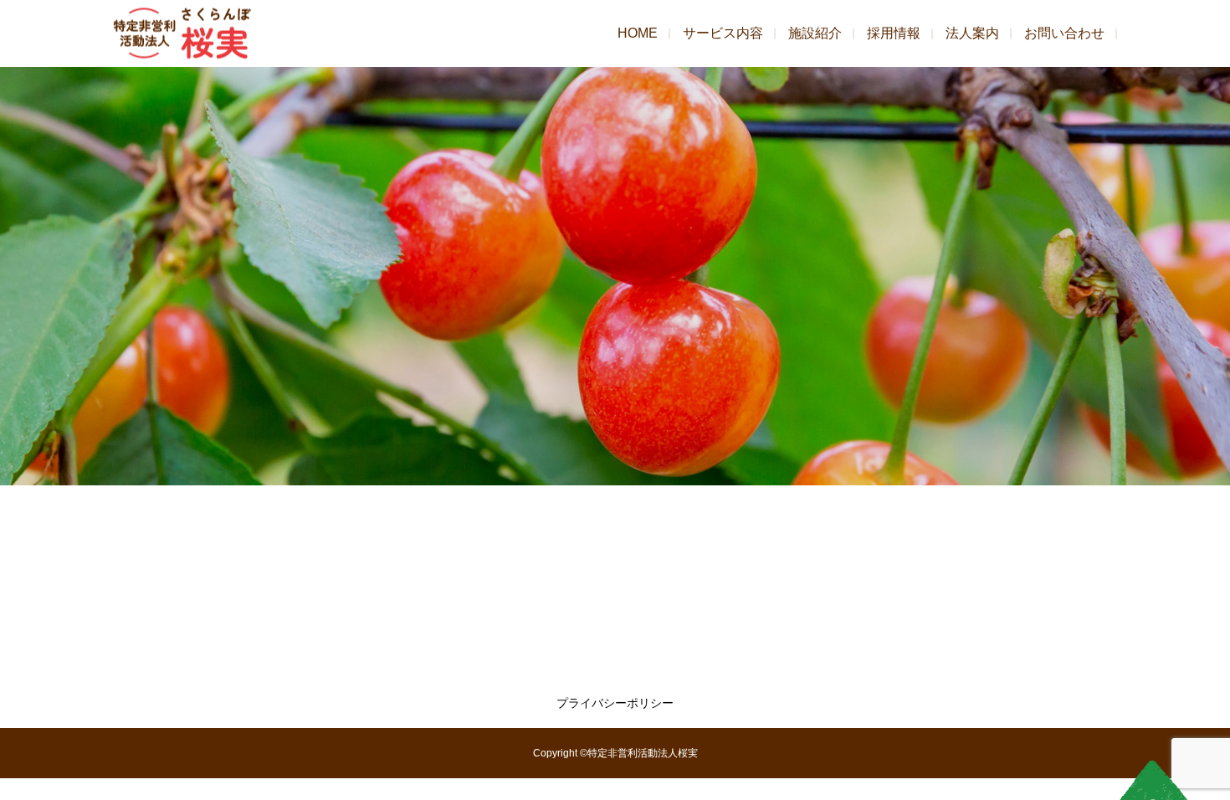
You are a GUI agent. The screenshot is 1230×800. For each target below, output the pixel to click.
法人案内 (972, 33)
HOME (638, 33)
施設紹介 (815, 33)
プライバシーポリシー (615, 703)
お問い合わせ (1064, 33)
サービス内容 (723, 33)
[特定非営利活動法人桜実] (182, 33)
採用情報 (893, 33)
